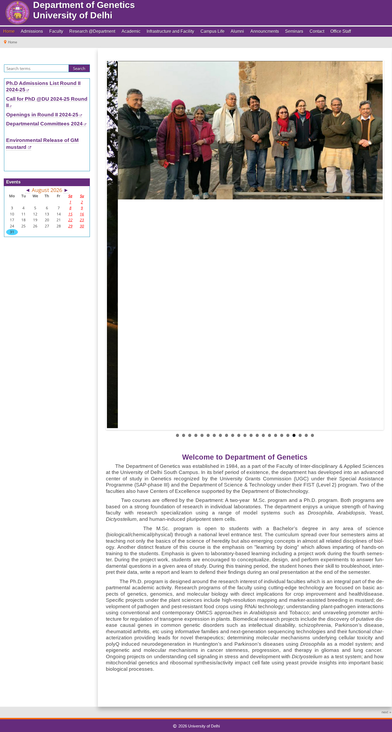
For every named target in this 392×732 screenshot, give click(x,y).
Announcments (264, 31)
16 (269, 435)
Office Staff (340, 31)
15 (263, 435)
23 (312, 435)
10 (232, 435)
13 (251, 435)
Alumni (237, 31)
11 (238, 435)
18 (281, 435)
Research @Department (92, 31)
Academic (131, 31)
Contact (317, 31)
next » (386, 712)
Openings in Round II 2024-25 (42, 114)
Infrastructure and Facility (170, 31)
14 (257, 435)
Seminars (294, 31)
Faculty (56, 31)
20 (294, 435)
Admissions (32, 31)
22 (306, 435)
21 (300, 435)
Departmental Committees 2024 (44, 123)
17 (275, 435)
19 (287, 435)
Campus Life (213, 31)
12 (244, 435)
